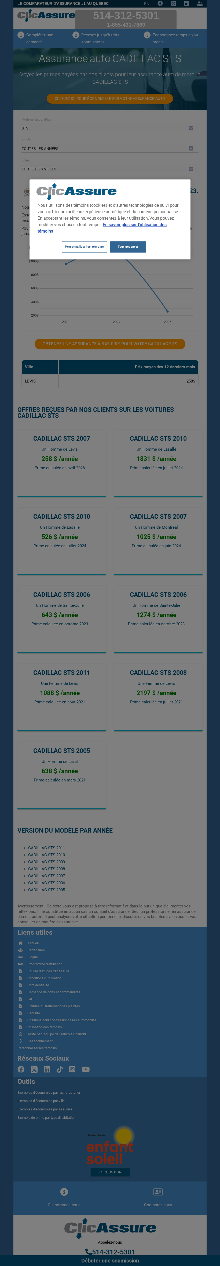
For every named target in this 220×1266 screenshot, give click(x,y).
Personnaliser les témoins (84, 247)
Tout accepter (128, 247)
